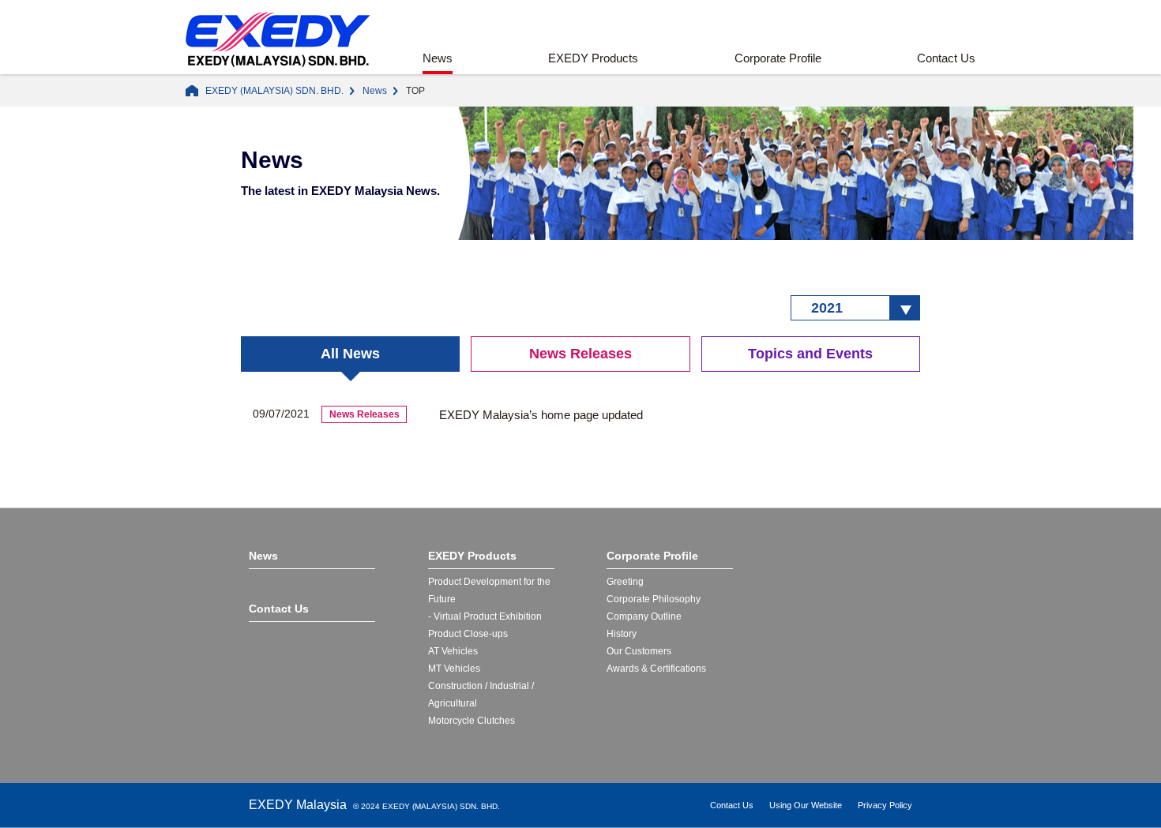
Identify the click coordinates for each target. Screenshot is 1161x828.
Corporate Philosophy (654, 599)
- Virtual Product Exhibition (485, 616)
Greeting (625, 581)
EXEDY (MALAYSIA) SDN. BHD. (274, 90)
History (622, 633)
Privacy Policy (885, 805)
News (438, 58)
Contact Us (946, 58)
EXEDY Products (593, 58)
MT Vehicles (454, 668)
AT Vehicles (453, 651)
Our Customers (639, 651)
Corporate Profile (778, 58)
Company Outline (644, 616)
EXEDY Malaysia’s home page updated (541, 414)
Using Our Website (805, 805)
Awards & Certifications (656, 668)
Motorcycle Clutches (471, 720)
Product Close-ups (468, 633)
